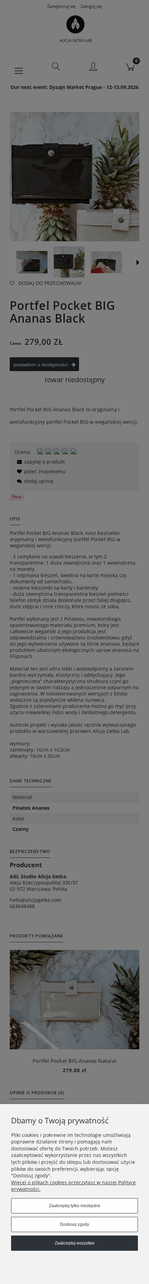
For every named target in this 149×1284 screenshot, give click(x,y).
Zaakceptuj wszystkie (75, 1243)
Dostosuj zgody (74, 1224)
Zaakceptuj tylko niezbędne (74, 1205)
